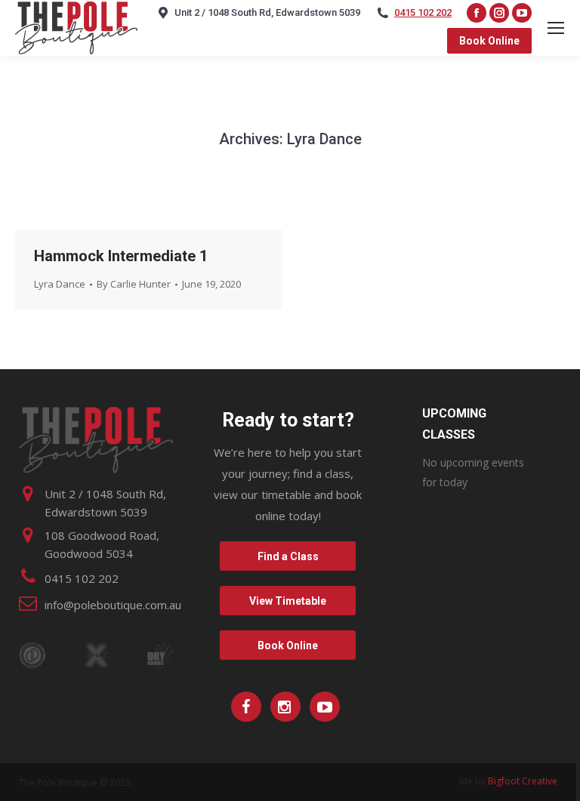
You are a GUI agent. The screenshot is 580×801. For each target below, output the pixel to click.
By (134, 284)
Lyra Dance (59, 284)
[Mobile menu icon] (556, 28)
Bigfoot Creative (522, 781)
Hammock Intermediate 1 (121, 256)
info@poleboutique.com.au (113, 604)
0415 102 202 (423, 12)
